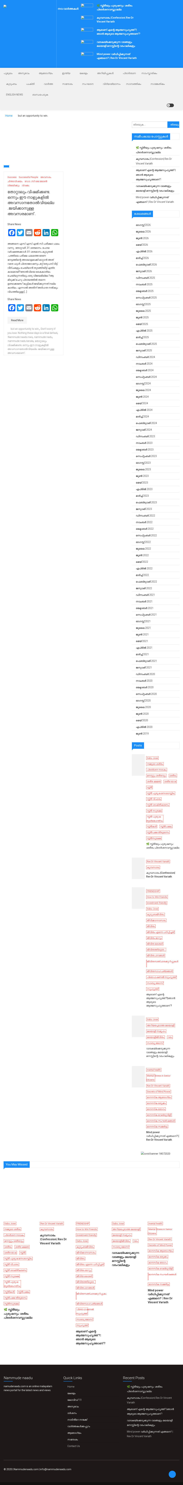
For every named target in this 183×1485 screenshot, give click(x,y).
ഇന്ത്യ (66, 73)
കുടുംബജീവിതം (155, 914)
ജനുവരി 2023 (144, 509)
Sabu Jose (152, 758)
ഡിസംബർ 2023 (145, 436)
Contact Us (73, 1446)
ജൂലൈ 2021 (143, 627)
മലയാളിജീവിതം (155, 1037)
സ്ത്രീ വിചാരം (154, 799)
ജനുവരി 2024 (144, 429)
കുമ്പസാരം (153, 867)
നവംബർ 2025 (144, 284)
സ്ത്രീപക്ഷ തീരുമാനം (158, 832)
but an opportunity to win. (25, 328)
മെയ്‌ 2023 (142, 482)
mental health (154, 1069)
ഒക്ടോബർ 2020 (145, 687)
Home (70, 1386)
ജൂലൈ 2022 (143, 548)
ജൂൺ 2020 (142, 713)
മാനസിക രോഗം (156, 1109)
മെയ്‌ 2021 (142, 641)
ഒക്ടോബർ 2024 (145, 370)
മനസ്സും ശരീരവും (156, 775)
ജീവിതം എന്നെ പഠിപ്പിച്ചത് (160, 932)
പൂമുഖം (8, 73)
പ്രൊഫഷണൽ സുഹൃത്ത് (161, 977)
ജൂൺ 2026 (142, 238)
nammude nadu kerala (20, 341)
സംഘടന (87, 83)
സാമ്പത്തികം (133, 83)
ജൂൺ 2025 (142, 317)
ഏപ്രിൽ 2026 (144, 251)
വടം (170, 1037)
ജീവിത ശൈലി (155, 943)
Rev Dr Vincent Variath (158, 861)
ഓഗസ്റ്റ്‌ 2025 (143, 304)
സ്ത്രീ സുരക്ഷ (154, 810)
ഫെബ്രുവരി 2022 (146, 581)
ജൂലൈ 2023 (143, 469)
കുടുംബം (11, 83)
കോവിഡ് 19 (74, 1399)
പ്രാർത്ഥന (129, 73)
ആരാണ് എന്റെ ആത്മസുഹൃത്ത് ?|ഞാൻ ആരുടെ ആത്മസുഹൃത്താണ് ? (156, 175)
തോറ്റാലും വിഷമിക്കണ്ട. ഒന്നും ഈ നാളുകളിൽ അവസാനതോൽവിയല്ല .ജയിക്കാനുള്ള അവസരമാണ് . (31, 203)
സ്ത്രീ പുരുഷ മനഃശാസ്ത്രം (160, 793)
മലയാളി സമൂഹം (156, 1031)
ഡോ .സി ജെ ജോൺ (36, 181)
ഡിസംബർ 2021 (145, 594)
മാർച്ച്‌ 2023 (142, 495)
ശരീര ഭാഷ (170, 781)
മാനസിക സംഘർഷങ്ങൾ (161, 1121)
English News (14, 94)
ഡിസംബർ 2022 (145, 515)
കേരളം (84, 73)
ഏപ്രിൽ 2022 (144, 568)
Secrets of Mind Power (158, 1091)
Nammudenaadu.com (26, 1469)
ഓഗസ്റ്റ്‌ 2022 (143, 542)
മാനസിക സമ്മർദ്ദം (157, 1126)
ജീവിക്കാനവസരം (156, 920)
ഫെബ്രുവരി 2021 (146, 660)
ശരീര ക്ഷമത (153, 781)
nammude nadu (43, 337)
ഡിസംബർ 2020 (145, 674)
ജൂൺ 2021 (142, 634)
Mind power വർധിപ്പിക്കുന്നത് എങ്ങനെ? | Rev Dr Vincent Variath (155, 199)
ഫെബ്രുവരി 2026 (146, 264)
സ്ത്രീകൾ (152, 826)
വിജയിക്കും (13, 185)
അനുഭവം (23, 73)
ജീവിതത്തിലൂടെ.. (156, 949)
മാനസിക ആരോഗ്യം (159, 1097)
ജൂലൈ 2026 (143, 231)
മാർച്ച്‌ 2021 (142, 654)
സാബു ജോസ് (155, 983)
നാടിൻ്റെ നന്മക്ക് (77, 1419)
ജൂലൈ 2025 (143, 310)
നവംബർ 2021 (144, 601)
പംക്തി (30, 83)
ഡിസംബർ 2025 (145, 277)
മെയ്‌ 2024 (142, 403)
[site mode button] (170, 105)
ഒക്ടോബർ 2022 (145, 528)
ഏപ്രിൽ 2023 (144, 489)
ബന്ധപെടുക (40, 94)
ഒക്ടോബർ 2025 (145, 291)
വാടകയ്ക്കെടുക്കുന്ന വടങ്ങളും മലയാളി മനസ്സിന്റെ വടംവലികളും (155, 188)
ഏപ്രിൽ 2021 (144, 647)
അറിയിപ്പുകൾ (105, 73)
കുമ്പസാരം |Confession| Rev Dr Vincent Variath (154, 161)
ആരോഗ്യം (46, 73)
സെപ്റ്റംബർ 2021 (146, 614)
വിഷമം (25, 185)
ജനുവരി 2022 (144, 588)
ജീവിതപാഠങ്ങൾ (155, 955)
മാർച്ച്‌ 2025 (142, 337)
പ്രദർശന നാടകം (156, 769)
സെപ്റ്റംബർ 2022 (146, 535)
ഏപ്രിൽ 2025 (144, 330)
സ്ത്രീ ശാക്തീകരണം (158, 805)
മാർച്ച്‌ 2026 (142, 258)
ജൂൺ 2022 (142, 555)
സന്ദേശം (67, 83)
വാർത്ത (48, 83)
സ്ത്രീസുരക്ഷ (154, 838)
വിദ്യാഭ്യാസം (111, 83)
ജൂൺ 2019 (142, 733)
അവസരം (45, 177)
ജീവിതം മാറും (154, 938)
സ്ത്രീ (149, 787)
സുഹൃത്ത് (152, 989)
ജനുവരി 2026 (144, 271)
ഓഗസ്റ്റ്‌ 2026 (143, 225)
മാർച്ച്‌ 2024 (142, 416)
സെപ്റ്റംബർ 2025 (146, 297)
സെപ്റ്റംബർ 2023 (146, 456)
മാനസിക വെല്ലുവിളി (159, 1115)
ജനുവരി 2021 (144, 667)
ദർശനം (72, 1413)
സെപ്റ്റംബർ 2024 (146, 376)
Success (12, 177)
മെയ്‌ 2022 (142, 561)
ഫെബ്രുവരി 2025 (146, 343)
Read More (17, 320)
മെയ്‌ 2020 (142, 720)
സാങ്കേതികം (157, 83)
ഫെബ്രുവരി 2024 (146, 423)
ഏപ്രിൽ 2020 (144, 727)
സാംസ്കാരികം (149, 73)
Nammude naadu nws (20, 337)
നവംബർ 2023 (144, 443)
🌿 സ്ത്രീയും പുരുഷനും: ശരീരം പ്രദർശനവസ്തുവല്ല (153, 150)
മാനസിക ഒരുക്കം (156, 1103)
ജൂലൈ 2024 (143, 390)
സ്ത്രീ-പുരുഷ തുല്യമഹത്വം (154, 818)
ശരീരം (172, 775)
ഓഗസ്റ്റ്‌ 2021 (143, 621)
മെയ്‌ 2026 (142, 244)
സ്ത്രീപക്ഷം (166, 826)
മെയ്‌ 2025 (142, 324)
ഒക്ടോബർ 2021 (145, 608)
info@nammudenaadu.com (55, 1469)
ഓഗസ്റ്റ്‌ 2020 (143, 700)
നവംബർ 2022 (144, 522)
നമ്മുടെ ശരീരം (155, 764)
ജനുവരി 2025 (144, 350)
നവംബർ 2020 (144, 680)
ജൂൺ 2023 (142, 476)
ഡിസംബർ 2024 (145, 357)
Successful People (28, 177)
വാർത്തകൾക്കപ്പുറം (78, 1426)
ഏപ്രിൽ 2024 (144, 409)
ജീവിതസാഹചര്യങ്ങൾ (159, 971)
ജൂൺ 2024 (142, 396)
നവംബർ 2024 (144, 363)
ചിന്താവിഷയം (15, 181)
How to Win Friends (157, 897)
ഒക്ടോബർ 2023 (145, 449)
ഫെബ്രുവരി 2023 (146, 502)
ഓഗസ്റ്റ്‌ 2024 (143, 383)
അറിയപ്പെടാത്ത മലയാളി (160, 1025)
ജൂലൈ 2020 (143, 707)
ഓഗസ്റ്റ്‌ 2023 (143, 462)
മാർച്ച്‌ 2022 (142, 575)
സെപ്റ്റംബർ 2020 (146, 694)
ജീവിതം (151, 926)
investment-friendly (157, 903)
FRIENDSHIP (153, 891)
